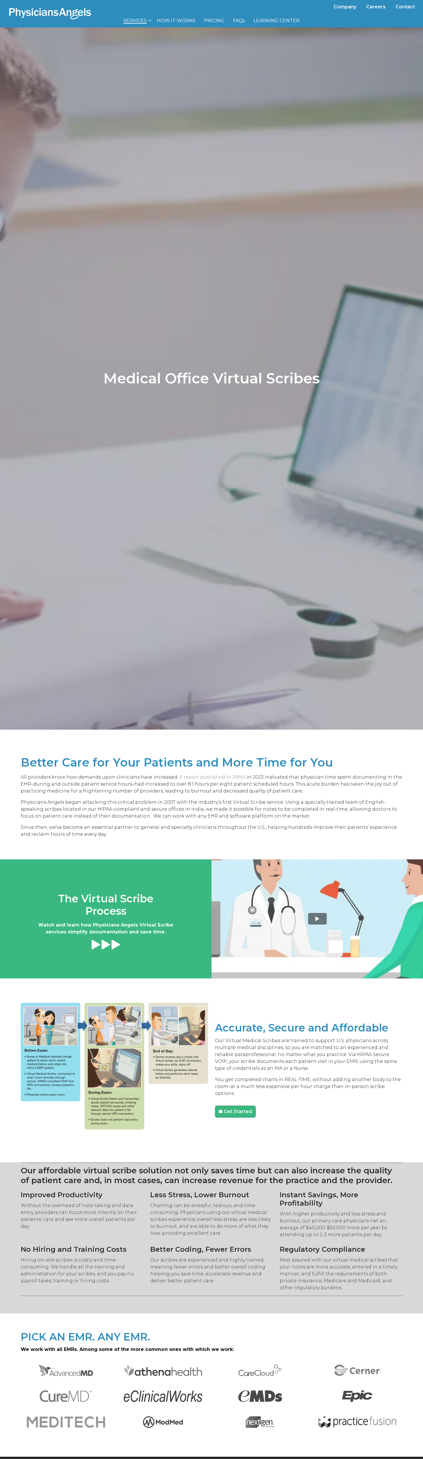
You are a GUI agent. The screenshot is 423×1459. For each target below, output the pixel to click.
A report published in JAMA (212, 777)
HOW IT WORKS (176, 20)
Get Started (238, 1111)
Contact (405, 7)
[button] (66, 1370)
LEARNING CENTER (277, 20)
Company (345, 7)
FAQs (239, 20)
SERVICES (135, 20)
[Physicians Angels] (50, 13)
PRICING (214, 20)
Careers (376, 7)
